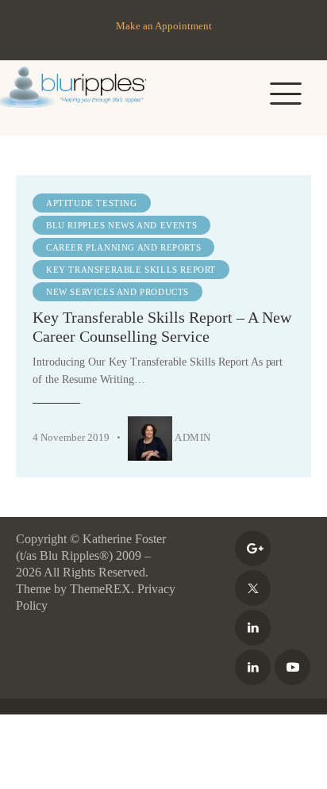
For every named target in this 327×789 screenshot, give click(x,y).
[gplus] (253, 548)
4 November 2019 (71, 437)
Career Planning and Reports (123, 247)
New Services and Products (117, 292)
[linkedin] (253, 627)
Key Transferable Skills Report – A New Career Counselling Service (162, 326)
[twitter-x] (253, 588)
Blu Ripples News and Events (121, 225)
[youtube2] (292, 667)
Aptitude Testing (91, 203)
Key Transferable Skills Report (131, 269)
